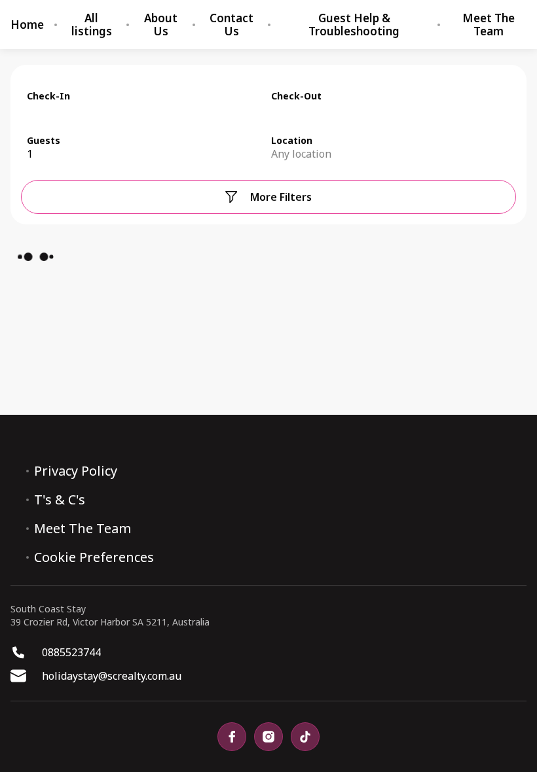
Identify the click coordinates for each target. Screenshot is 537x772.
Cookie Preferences (94, 557)
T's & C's (59, 499)
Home (27, 24)
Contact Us (231, 25)
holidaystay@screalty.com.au (111, 676)
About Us (160, 25)
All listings (91, 25)
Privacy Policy (75, 471)
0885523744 (71, 652)
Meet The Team (488, 25)
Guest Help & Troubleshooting (353, 25)
